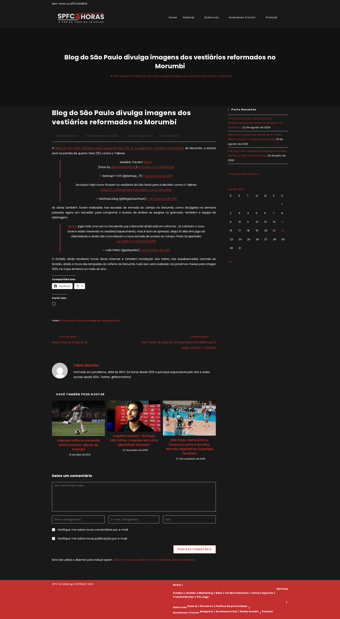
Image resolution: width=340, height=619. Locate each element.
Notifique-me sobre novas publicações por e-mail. (93, 538)
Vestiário (114, 320)
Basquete (206, 611)
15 (282, 222)
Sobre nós (180, 607)
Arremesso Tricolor (186, 612)
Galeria (192, 606)
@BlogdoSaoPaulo (123, 167)
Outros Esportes (262, 593)
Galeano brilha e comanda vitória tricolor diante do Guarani (78, 445)
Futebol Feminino (237, 593)
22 (283, 230)
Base (219, 593)
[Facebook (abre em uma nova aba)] (278, 4)
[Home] (109, 76)
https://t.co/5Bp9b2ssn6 (117, 190)
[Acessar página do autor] (60, 370)
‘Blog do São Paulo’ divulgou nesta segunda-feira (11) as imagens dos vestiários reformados (119, 148)
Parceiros (206, 606)
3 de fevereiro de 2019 (155, 250)
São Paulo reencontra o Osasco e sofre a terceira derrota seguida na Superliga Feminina (189, 446)
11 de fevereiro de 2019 (158, 176)
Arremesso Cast (226, 611)
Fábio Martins (66, 136)
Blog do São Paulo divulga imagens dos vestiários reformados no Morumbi (184, 76)
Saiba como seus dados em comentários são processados (154, 560)
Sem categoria (139, 136)
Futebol (178, 593)
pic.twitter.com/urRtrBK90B (156, 167)
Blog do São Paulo (72, 320)
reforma (102, 320)
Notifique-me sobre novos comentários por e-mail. (93, 530)
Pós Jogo (203, 597)
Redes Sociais (249, 611)
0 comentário (169, 136)
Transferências (183, 597)
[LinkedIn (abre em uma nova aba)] (286, 4)
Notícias (282, 588)
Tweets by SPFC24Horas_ (244, 174)
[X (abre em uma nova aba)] (273, 4)
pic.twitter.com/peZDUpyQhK (136, 241)
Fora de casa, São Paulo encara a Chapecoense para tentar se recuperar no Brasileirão (255, 122)
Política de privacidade (231, 606)
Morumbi (90, 320)
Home (177, 585)
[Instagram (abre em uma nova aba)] (282, 4)
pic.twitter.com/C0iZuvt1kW (153, 190)
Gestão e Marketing (199, 593)
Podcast (267, 611)
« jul (230, 261)
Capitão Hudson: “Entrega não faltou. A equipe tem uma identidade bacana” (134, 440)
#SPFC (148, 162)
